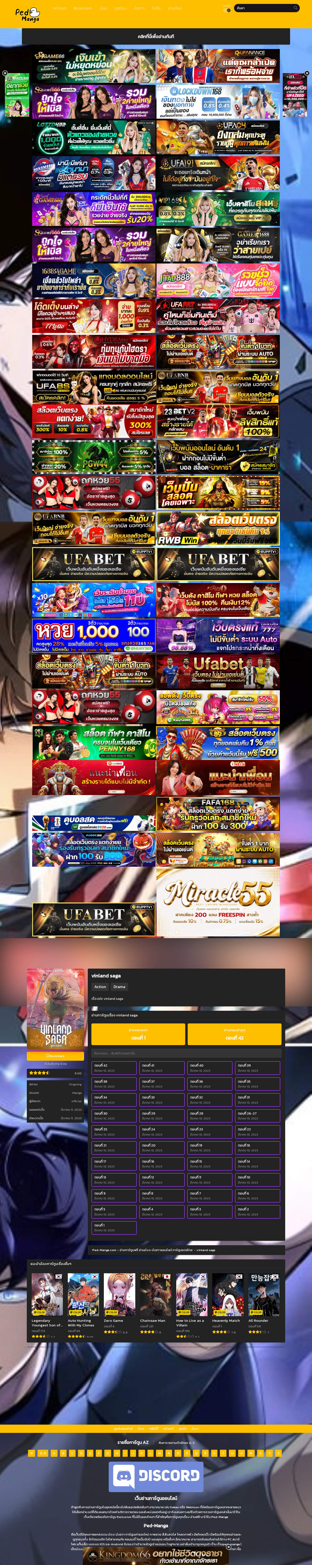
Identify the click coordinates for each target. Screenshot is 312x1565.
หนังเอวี (168, 1428)
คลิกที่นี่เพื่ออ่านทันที (156, 36)
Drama (119, 987)
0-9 (43, 1453)
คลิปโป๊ (153, 1428)
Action (100, 987)
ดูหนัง (183, 1428)
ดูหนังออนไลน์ (123, 1428)
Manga (77, 1092)
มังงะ (141, 1428)
